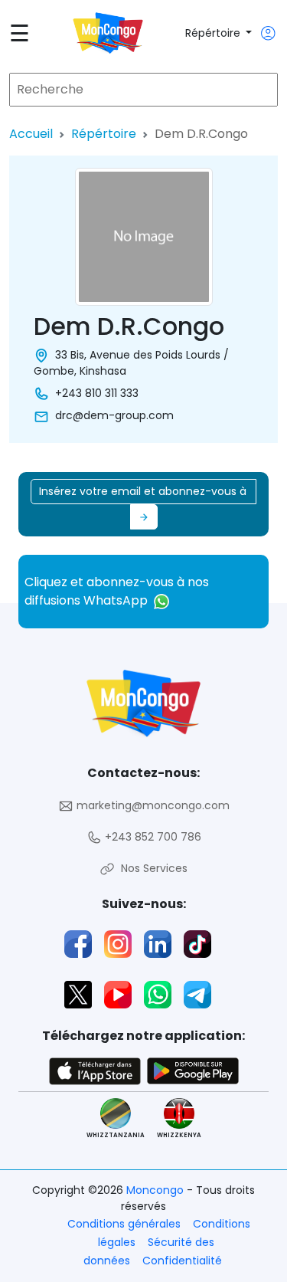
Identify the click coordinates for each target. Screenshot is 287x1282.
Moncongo (156, 1190)
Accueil (31, 134)
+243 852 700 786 (151, 836)
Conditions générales (124, 1223)
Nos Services (151, 868)
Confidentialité (182, 1260)
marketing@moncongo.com (151, 805)
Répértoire (214, 33)
